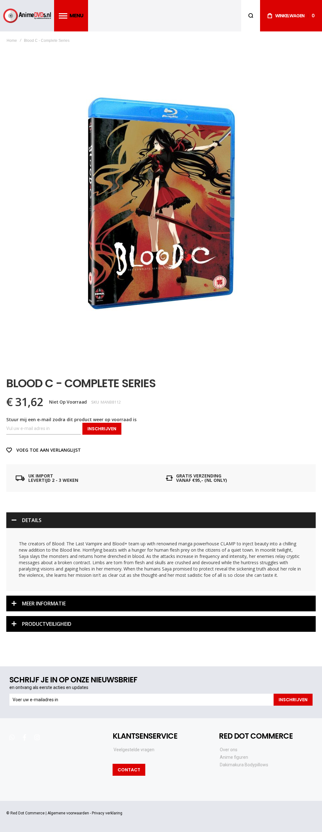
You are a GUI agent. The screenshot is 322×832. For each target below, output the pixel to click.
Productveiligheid (46, 623)
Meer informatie (44, 603)
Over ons (228, 749)
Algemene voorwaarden (68, 813)
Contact (129, 770)
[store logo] (27, 15)
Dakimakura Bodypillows (244, 764)
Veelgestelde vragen (134, 749)
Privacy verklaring (107, 813)
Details (32, 520)
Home (12, 40)
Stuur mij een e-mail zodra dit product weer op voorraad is (71, 419)
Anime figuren (234, 757)
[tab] (161, 520)
